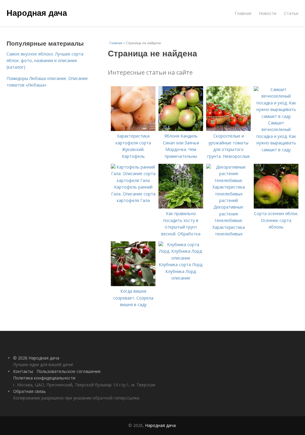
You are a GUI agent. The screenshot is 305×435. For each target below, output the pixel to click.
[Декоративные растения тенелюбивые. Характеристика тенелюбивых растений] (228, 200)
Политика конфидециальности (44, 378)
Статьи (291, 13)
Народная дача (37, 12)
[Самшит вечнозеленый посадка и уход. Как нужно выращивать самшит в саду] (276, 116)
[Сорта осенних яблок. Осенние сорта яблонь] (276, 207)
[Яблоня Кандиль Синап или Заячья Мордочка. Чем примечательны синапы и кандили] (180, 129)
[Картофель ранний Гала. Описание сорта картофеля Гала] (133, 180)
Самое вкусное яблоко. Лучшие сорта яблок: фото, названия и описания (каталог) (45, 60)
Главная (243, 13)
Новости (267, 13)
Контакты (23, 371)
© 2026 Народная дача (36, 358)
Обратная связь (29, 391)
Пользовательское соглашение (69, 371)
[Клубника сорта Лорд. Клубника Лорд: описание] (180, 258)
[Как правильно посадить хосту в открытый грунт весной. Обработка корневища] (180, 207)
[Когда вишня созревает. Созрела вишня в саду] (133, 284)
